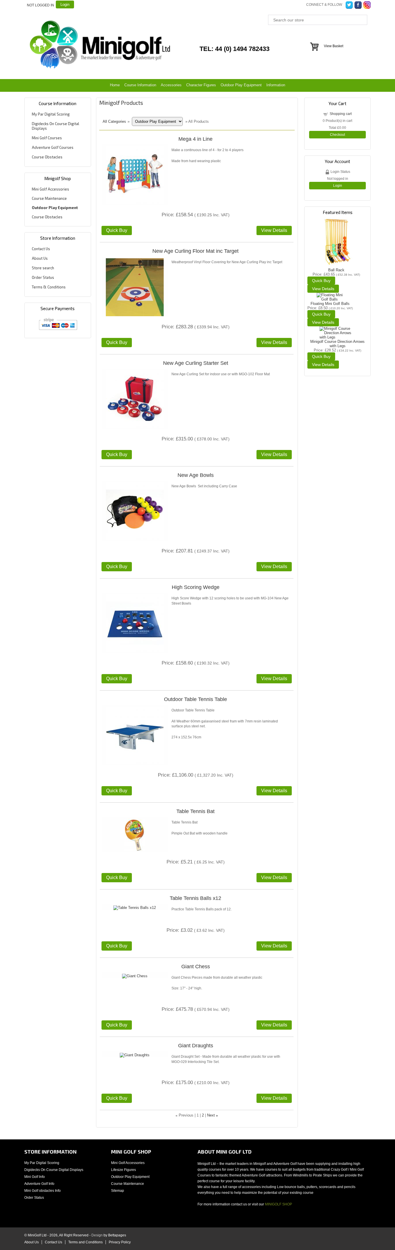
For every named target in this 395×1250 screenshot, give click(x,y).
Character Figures (201, 85)
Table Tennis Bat (195, 811)
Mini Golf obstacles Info (42, 1191)
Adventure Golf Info (39, 1184)
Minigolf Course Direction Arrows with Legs (337, 343)
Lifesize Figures (123, 1170)
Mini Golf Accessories (50, 189)
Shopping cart (341, 114)
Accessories (171, 85)
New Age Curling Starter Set (195, 363)
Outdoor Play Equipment (241, 85)
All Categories (114, 121)
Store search (43, 268)
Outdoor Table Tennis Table (195, 699)
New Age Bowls (196, 475)
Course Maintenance (49, 198)
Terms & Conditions (49, 287)
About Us (40, 258)
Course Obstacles (47, 157)
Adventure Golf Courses (52, 147)
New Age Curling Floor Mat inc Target (195, 251)
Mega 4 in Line (195, 139)
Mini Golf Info (34, 1177)
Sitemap (117, 1191)
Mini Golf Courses (47, 138)
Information (275, 85)
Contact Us (41, 248)
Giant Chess (195, 966)
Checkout (337, 135)
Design (97, 1235)
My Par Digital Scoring (51, 114)
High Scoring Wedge (195, 587)
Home (115, 85)
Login (64, 4)
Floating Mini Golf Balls (330, 303)
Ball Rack (336, 270)
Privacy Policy (120, 1242)
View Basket (333, 46)
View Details (274, 230)
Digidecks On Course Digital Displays (53, 1170)
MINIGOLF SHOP (278, 1204)
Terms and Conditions (85, 1242)
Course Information (140, 85)
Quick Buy (116, 230)
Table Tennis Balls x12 (195, 898)
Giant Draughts (195, 1045)
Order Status (43, 277)
